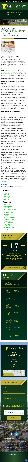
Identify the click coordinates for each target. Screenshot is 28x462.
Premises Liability (9, 219)
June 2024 (7, 196)
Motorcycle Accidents (10, 209)
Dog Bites (6, 207)
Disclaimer (16, 454)
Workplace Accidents (9, 227)
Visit (19, 1)
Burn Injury (7, 214)
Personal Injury (8, 211)
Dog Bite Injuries (16, 321)
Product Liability (8, 221)
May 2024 (6, 198)
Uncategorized (8, 224)
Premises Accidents (16, 313)
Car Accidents (8, 206)
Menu (9, 1)
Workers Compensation (10, 226)
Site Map (11, 454)
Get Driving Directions (8, 374)
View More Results (14, 268)
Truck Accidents (8, 222)
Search (21, 1)
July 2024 (6, 194)
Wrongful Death (8, 229)
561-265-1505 (14, 366)
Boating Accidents (9, 204)
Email (16, 1)
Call (13, 1)
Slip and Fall (7, 215)
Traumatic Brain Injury (10, 217)
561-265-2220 (15, 15)
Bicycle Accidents (9, 212)
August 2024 (7, 193)
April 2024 (7, 199)
